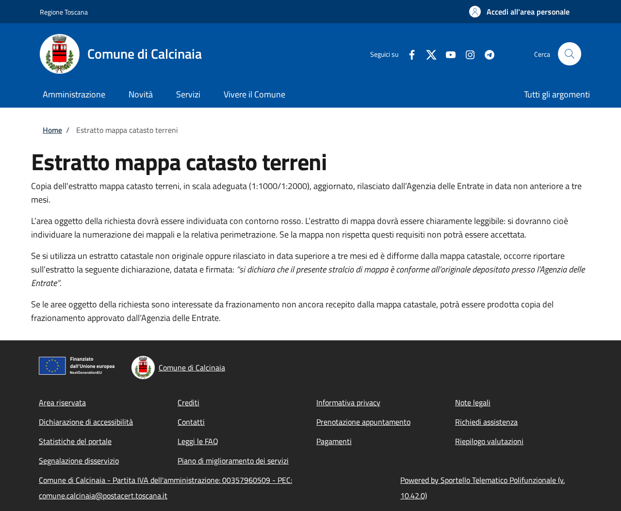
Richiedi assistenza (486, 422)
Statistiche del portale (75, 441)
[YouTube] (447, 53)
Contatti (191, 422)
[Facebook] (408, 53)
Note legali (472, 402)
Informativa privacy (348, 402)
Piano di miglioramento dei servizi (233, 460)
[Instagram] (466, 53)
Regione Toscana (64, 12)
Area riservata (62, 402)
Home (52, 130)
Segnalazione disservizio (79, 460)
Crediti (188, 402)
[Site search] (569, 53)
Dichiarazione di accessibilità (86, 422)
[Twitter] (427, 53)
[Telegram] (485, 53)
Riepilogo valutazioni (489, 441)
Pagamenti (334, 441)
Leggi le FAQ (198, 441)
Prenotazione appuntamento (363, 422)
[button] (519, 11)
